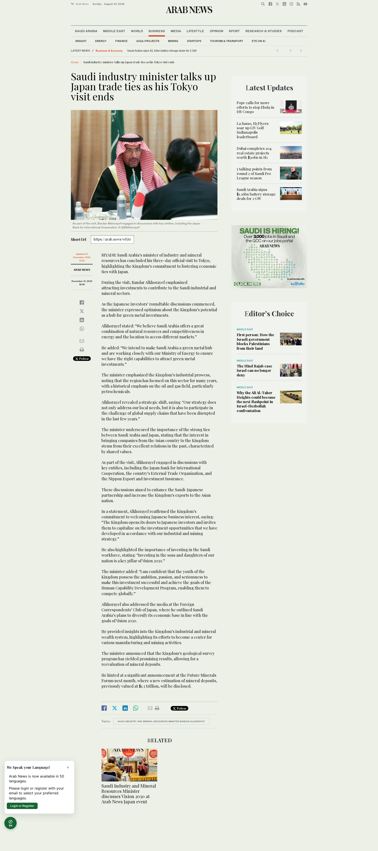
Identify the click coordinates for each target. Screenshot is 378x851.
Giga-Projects (147, 41)
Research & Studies (263, 31)
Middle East (114, 31)
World (137, 31)
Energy (101, 41)
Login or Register (22, 805)
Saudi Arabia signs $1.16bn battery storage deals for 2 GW (162, 50)
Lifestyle (195, 31)
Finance (121, 41)
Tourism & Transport (226, 41)
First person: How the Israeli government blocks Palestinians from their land (255, 341)
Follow (83, 358)
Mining (173, 41)
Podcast (295, 31)
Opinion (216, 31)
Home (75, 62)
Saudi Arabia (86, 31)
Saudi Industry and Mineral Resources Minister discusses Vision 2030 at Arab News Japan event (129, 793)
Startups (194, 41)
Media (176, 31)
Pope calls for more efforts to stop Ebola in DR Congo (255, 107)
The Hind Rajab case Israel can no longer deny (254, 370)
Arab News (82, 3)
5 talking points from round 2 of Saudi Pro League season (254, 173)
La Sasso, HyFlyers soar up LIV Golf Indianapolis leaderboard (253, 130)
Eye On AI (258, 41)
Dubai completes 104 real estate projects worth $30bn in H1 (254, 153)
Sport (234, 31)
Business (157, 31)
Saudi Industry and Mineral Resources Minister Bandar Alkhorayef (161, 721)
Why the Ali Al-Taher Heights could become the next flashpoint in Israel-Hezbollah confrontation (256, 401)
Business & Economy (109, 50)
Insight (80, 41)
